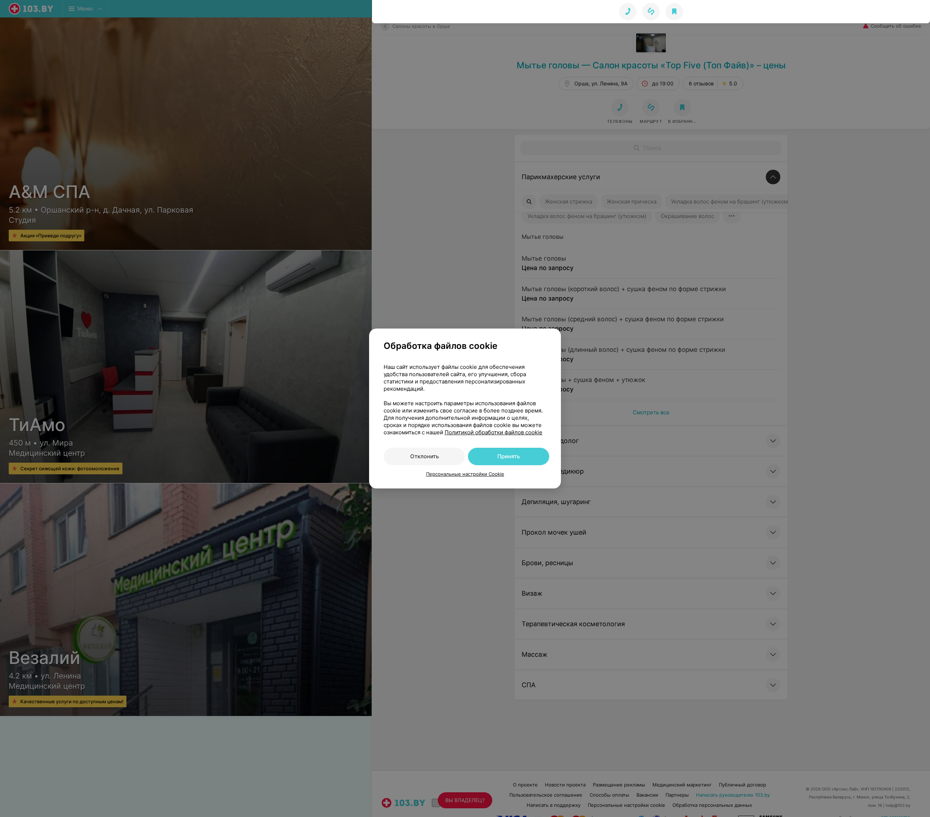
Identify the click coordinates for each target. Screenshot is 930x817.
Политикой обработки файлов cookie (493, 432)
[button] (651, 11)
